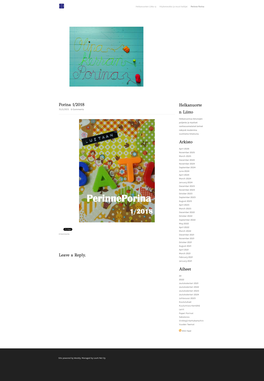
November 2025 (187, 152)
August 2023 (185, 201)
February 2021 (186, 257)
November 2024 (187, 163)
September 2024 (187, 167)
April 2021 (184, 249)
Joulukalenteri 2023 (189, 290)
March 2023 (185, 208)
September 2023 (187, 197)
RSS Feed (186, 331)
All (180, 276)
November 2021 (186, 238)
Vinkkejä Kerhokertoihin (191, 320)
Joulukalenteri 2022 (189, 287)
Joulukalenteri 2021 (188, 283)
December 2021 (186, 234)
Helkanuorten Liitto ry (146, 6)
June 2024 (184, 171)
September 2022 (187, 220)
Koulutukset (185, 302)
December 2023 (187, 186)
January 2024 (186, 182)
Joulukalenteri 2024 (189, 294)
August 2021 (185, 246)
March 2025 (185, 156)
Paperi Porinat (186, 313)
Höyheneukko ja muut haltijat (173, 6)
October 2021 (185, 242)
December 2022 (187, 212)
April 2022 (184, 227)
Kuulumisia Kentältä (189, 305)
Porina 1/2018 (71, 104)
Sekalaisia (184, 317)
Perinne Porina (197, 6)
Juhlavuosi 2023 (187, 298)
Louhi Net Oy (99, 358)
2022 (181, 279)
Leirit (181, 309)
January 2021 (185, 261)
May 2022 (184, 223)
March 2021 (185, 253)
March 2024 (185, 178)
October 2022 (185, 216)
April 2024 (184, 175)
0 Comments (77, 109)
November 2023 (187, 190)
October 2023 (185, 193)
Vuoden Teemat (186, 324)
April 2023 (184, 205)
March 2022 (185, 231)
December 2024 (187, 160)
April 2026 (184, 148)
